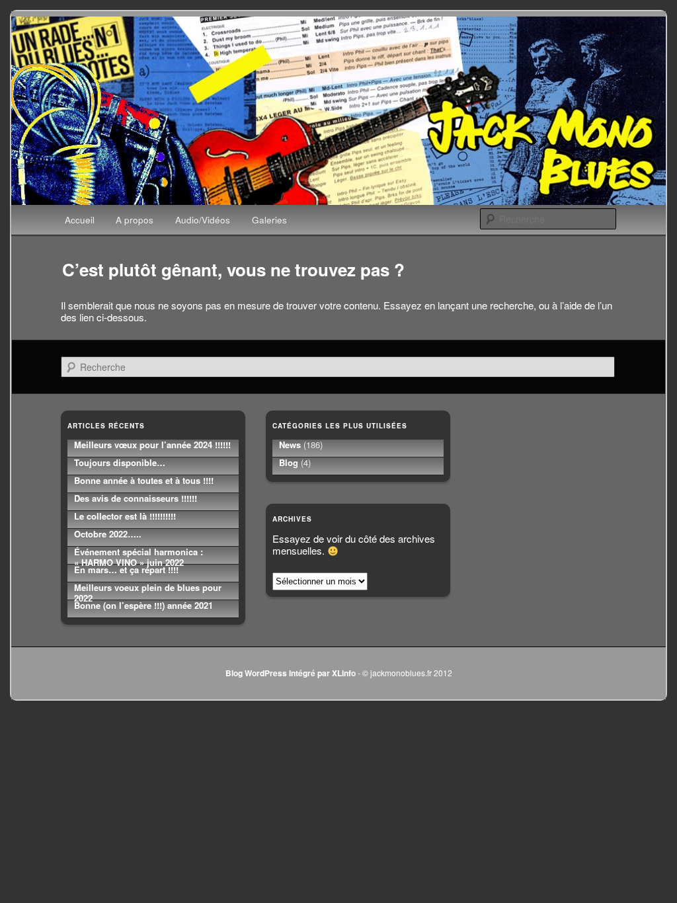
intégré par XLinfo (322, 673)
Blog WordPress (256, 673)
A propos (134, 220)
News (290, 444)
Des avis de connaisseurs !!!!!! (135, 498)
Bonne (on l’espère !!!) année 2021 (143, 605)
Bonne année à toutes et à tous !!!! (144, 480)
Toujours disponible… (119, 462)
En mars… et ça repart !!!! (126, 569)
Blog (288, 462)
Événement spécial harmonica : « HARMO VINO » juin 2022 (138, 557)
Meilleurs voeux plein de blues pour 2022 (147, 592)
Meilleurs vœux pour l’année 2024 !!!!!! (152, 444)
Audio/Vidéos (202, 220)
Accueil (80, 220)
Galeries (269, 220)
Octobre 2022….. (107, 534)
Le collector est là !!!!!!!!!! (125, 516)
